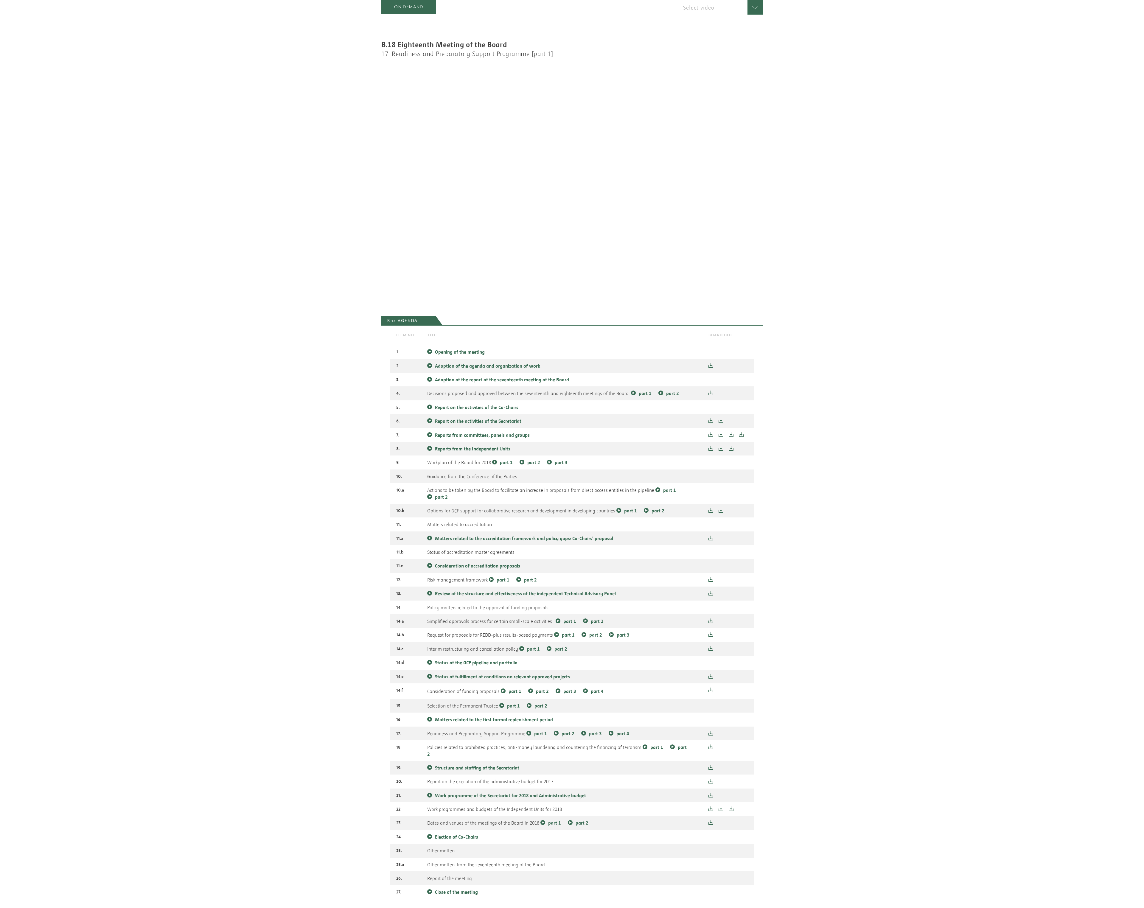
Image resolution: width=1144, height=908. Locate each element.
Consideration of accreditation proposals (477, 566)
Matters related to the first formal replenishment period (494, 719)
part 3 (561, 462)
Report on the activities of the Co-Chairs (476, 407)
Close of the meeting (456, 892)
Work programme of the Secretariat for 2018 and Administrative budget (510, 795)
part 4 (597, 691)
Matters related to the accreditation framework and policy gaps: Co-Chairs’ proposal (524, 538)
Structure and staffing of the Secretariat (477, 768)
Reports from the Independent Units (473, 449)
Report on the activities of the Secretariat (478, 421)
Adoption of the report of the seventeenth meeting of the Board (502, 380)
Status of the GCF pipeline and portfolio (476, 663)
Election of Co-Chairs (456, 837)
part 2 (672, 393)
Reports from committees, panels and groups (483, 435)
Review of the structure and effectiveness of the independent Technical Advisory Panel (525, 593)
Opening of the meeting (460, 352)
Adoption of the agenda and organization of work (487, 366)
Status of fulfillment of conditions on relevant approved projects (502, 677)
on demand (408, 6)
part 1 (645, 393)
